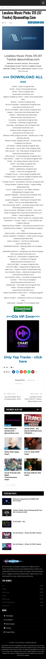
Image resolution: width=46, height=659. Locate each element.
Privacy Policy (10, 632)
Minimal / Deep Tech (8, 602)
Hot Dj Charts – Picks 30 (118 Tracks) (27, 544)
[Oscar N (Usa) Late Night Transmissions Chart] (13, 464)
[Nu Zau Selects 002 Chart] (33, 464)
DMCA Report (10, 624)
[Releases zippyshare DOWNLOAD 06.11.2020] (6, 501)
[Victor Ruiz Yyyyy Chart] (13, 443)
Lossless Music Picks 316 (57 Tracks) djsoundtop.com (33, 399)
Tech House (5, 592)
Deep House (8, 425)
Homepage (9, 616)
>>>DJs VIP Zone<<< (23, 317)
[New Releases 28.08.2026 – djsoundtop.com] (13, 420)
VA (3, 585)
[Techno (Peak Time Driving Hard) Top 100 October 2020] (6, 512)
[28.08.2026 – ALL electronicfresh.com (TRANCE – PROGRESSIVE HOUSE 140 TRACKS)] (33, 420)
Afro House (36, 22)
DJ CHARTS (6, 605)
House (29, 22)
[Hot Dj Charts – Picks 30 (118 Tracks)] (6, 546)
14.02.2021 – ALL (19, 521)
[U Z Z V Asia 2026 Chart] (33, 443)
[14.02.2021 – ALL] (6, 524)
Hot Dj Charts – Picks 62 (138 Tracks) (27, 533)
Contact (8, 628)
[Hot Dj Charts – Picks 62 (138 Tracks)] (6, 535)
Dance (41, 22)
